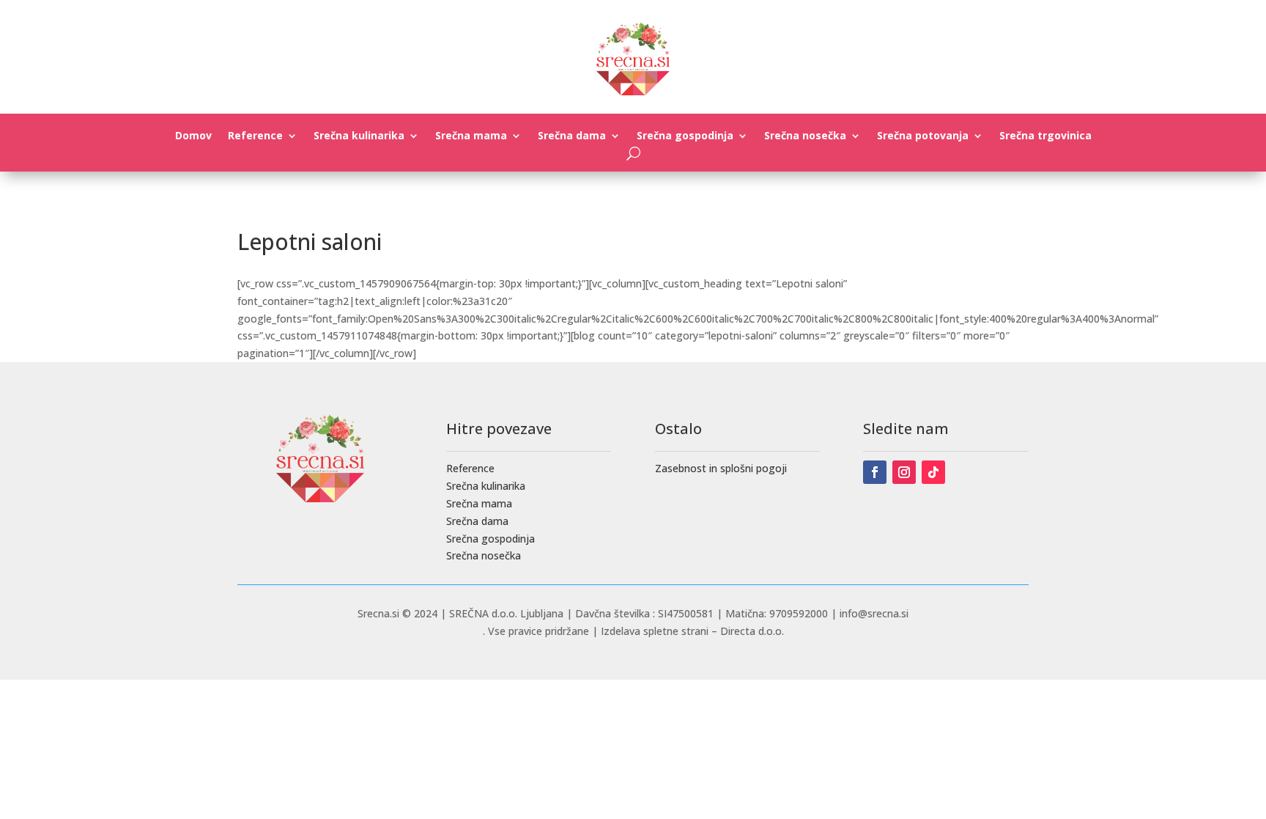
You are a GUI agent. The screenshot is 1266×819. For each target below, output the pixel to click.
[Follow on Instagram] (904, 472)
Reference (255, 136)
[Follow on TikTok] (933, 472)
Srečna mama (471, 136)
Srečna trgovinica (1045, 136)
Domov (193, 136)
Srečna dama (572, 136)
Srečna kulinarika (359, 136)
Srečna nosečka (805, 136)
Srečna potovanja (923, 136)
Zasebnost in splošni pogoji (721, 468)
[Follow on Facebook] (874, 472)
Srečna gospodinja (685, 136)
